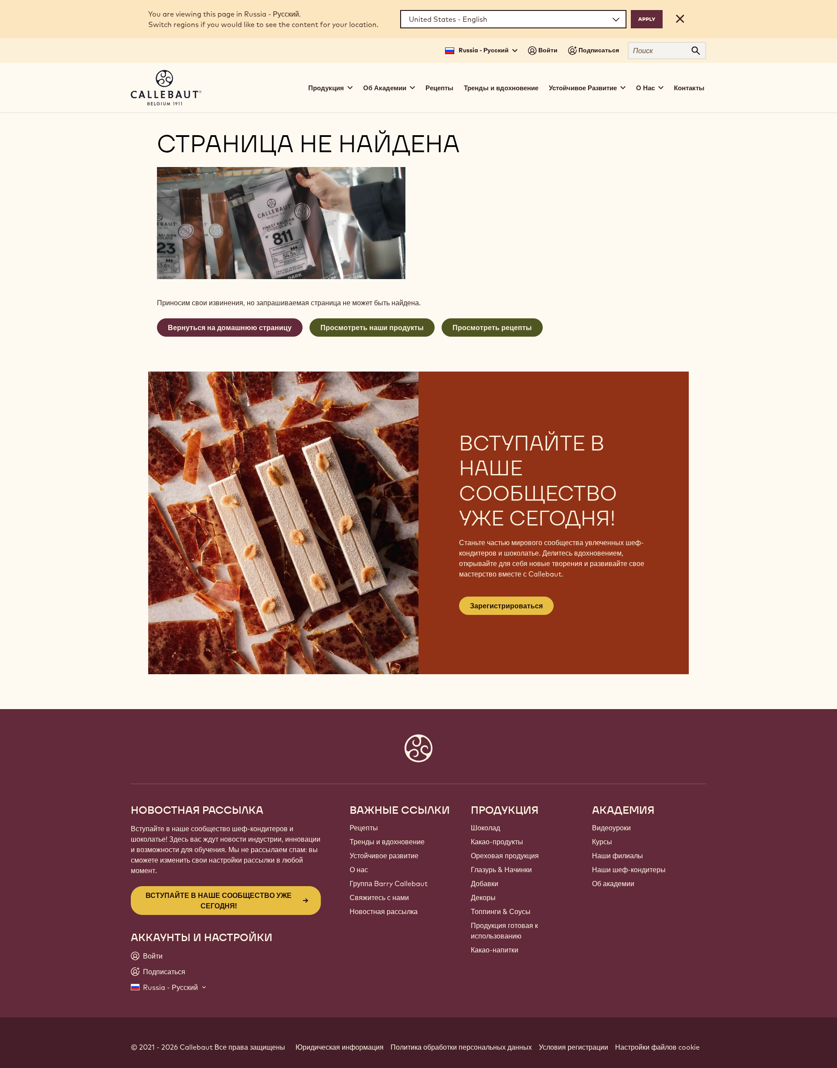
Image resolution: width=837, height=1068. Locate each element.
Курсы (602, 841)
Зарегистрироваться (506, 605)
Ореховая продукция (505, 855)
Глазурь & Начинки (501, 869)
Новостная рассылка (384, 911)
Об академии (613, 883)
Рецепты (439, 88)
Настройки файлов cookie (657, 1047)
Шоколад (485, 827)
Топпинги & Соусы (501, 911)
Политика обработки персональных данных (461, 1047)
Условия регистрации (573, 1047)
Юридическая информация (340, 1047)
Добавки (484, 883)
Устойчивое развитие (384, 855)
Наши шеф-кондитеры (629, 869)
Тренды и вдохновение (501, 88)
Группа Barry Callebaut (389, 883)
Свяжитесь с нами (379, 897)
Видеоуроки (611, 827)
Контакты (689, 88)
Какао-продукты (497, 841)
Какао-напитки (494, 949)
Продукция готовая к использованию (504, 930)
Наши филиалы (617, 855)
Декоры (483, 897)
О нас (359, 869)
